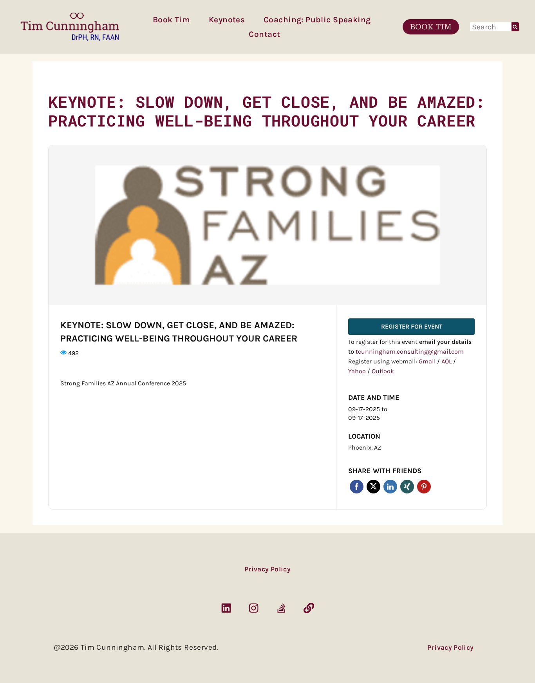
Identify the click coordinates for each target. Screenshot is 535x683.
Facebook (356, 486)
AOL (447, 361)
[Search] (515, 26)
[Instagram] (253, 608)
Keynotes (227, 19)
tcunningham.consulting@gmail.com (410, 351)
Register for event (411, 326)
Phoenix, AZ (364, 447)
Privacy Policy (267, 569)
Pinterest (424, 486)
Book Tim (171, 19)
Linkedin (390, 486)
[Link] (308, 608)
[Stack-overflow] (281, 608)
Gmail (428, 361)
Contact (264, 34)
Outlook (383, 371)
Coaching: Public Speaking (317, 19)
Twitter (373, 486)
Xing (407, 486)
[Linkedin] (226, 608)
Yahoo (357, 371)
